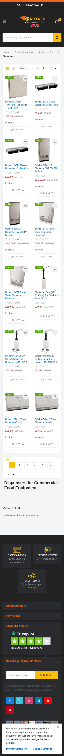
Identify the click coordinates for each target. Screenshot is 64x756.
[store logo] (32, 21)
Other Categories (24, 52)
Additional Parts (47, 52)
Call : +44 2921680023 (28, 5)
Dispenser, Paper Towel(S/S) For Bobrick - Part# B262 (16, 104)
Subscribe (46, 675)
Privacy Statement (17, 748)
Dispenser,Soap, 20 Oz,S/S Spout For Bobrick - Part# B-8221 (46, 358)
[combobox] (28, 37)
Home (6, 52)
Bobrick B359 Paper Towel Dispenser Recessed (44, 231)
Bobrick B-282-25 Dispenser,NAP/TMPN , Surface (46, 168)
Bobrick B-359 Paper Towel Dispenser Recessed (15, 295)
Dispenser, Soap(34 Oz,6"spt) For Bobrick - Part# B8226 (46, 295)
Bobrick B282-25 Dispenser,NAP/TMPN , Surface (17, 231)
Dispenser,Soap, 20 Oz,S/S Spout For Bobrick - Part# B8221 (16, 358)
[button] (26, 79)
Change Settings (43, 748)
